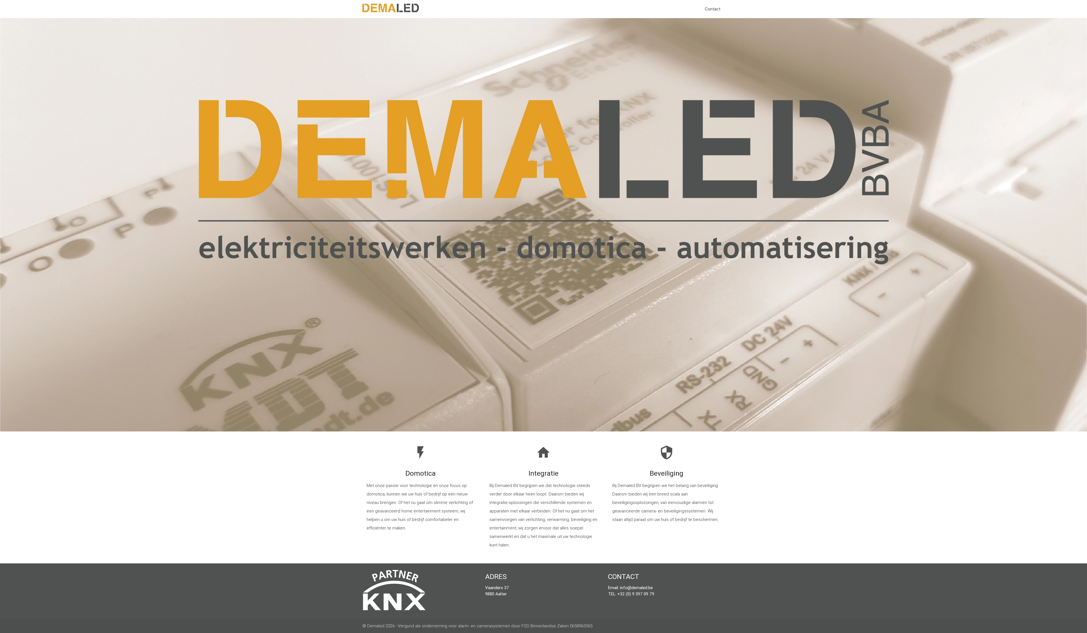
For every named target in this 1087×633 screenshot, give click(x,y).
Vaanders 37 (497, 587)
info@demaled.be (636, 587)
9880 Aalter (496, 593)
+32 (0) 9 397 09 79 (635, 593)
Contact (712, 9)
